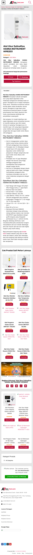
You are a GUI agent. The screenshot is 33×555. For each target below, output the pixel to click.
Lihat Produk (9, 277)
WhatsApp (24, 77)
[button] (3, 2)
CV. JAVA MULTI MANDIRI (21, 551)
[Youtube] (10, 544)
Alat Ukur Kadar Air (11, 7)
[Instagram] (8, 544)
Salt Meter (20, 7)
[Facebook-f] (2, 544)
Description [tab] (6, 90)
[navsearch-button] (29, 2)
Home (3, 7)
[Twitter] (5, 544)
